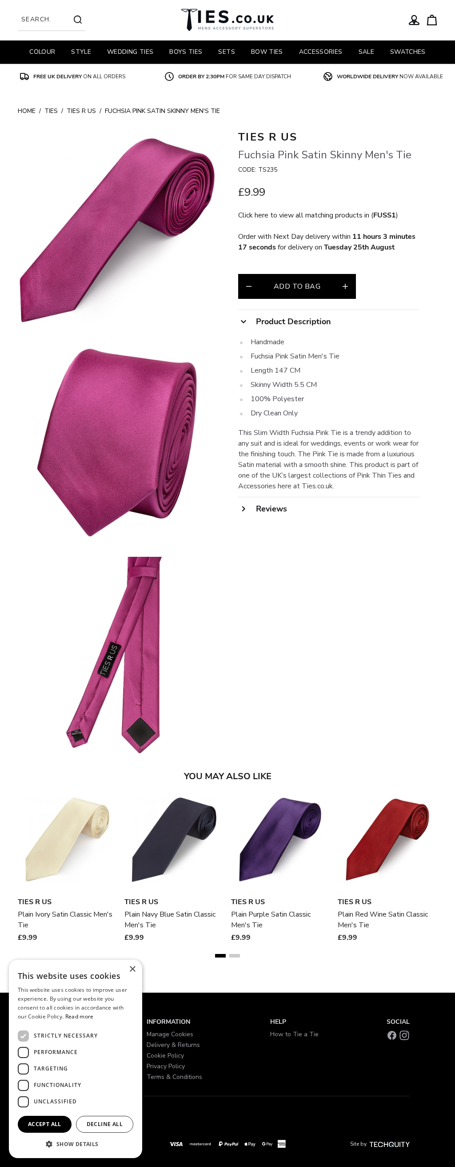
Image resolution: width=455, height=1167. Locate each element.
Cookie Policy (165, 1055)
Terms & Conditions (174, 1077)
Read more (79, 1016)
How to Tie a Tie (294, 1034)
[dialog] (75, 1059)
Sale (366, 52)
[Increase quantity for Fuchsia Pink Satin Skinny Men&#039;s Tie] (345, 286)
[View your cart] (432, 20)
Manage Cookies (170, 1034)
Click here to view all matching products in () (318, 215)
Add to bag (297, 286)
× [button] (132, 969)
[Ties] (227, 20)
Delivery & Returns (173, 1045)
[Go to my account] (414, 20)
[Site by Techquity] (390, 1144)
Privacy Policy (166, 1066)
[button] (75, 1144)
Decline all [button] (105, 1124)
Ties (51, 111)
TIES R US (81, 111)
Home (27, 111)
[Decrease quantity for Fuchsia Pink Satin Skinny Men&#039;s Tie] (248, 286)
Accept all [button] (44, 1124)
